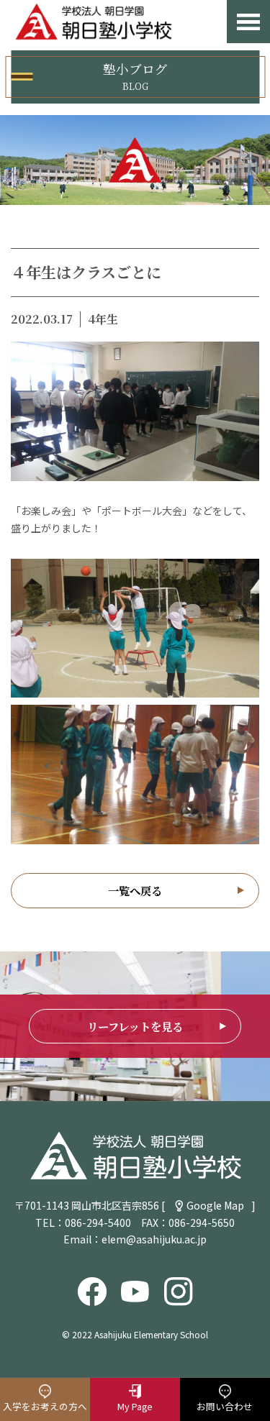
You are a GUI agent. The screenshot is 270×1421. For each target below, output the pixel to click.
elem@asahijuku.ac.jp (154, 1239)
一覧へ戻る (135, 890)
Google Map (215, 1205)
